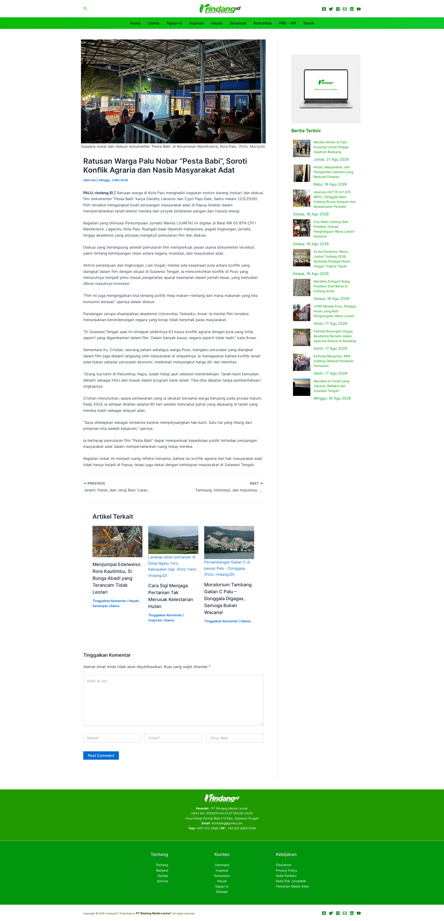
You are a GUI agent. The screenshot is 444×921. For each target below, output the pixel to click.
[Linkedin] (352, 9)
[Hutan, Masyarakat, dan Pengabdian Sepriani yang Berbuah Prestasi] (301, 173)
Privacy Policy (286, 870)
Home (135, 23)
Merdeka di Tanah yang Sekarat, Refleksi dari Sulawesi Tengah (331, 386)
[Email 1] (345, 9)
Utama (153, 23)
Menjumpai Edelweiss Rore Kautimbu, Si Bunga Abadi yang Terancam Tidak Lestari (116, 578)
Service (162, 881)
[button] (85, 9)
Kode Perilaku (286, 876)
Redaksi (162, 870)
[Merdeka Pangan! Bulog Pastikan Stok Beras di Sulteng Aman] (301, 287)
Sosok (308, 23)
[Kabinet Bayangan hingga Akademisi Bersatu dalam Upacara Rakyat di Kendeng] (301, 337)
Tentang (162, 865)
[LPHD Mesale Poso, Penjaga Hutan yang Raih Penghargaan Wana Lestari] (301, 312)
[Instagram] (338, 9)
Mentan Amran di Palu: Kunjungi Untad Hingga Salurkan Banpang (331, 147)
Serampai (238, 23)
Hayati (216, 23)
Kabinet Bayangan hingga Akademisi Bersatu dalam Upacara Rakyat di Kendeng (335, 336)
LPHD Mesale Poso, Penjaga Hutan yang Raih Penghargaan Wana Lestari (335, 311)
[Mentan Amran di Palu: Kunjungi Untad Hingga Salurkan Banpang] (301, 148)
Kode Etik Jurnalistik (291, 881)
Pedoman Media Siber (292, 886)
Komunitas (263, 23)
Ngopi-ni (174, 23)
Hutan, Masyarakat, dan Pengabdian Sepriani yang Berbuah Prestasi (334, 172)
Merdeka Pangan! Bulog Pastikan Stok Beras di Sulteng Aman (332, 286)
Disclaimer (283, 865)
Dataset (222, 892)
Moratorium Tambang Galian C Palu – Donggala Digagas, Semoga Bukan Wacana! (228, 598)
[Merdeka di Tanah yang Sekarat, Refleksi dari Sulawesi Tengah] (301, 387)
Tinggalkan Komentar (109, 601)
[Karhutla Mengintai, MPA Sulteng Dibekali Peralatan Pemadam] (301, 362)
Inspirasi (196, 23)
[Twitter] (331, 9)
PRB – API (287, 23)
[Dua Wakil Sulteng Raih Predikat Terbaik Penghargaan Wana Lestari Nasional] (301, 228)
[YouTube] (359, 9)
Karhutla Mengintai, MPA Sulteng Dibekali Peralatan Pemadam (333, 361)
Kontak (163, 876)
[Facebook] (324, 9)
